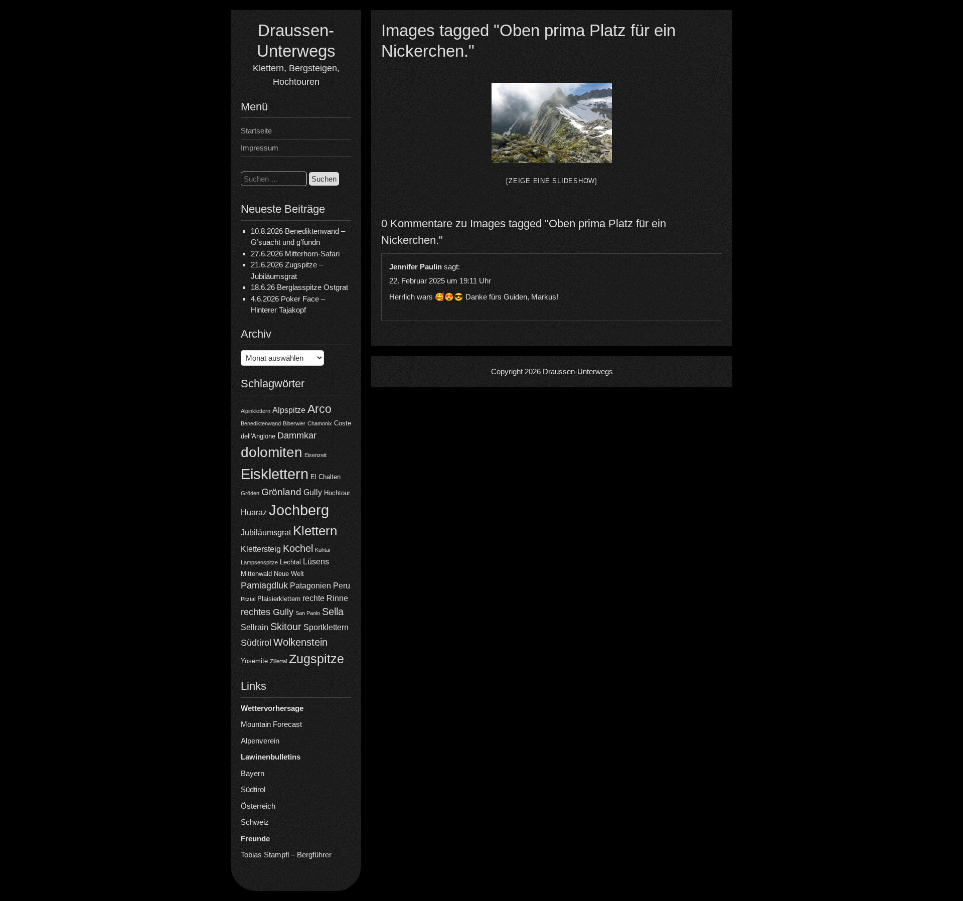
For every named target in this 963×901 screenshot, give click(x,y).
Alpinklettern (255, 411)
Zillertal (278, 661)
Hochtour (337, 493)
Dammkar (296, 435)
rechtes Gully (267, 612)
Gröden (250, 493)
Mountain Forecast (271, 724)
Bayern (252, 773)
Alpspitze (288, 410)
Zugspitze (316, 659)
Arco (319, 408)
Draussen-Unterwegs (578, 371)
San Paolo (307, 613)
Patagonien (310, 585)
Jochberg (299, 510)
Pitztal (248, 599)
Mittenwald (256, 573)
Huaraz (254, 512)
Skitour (285, 626)
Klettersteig (261, 549)
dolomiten (271, 452)
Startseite (256, 130)
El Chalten (325, 477)
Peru (341, 585)
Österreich (258, 806)
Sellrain (254, 627)
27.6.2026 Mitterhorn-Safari (295, 253)
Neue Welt (289, 573)
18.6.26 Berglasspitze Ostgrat (299, 287)
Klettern (315, 531)
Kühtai (322, 550)
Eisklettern (274, 474)
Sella (333, 611)
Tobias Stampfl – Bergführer (286, 854)
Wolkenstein (300, 642)
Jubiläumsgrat (266, 532)
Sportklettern (326, 627)
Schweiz (255, 822)
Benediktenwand (261, 423)
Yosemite (254, 661)
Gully (312, 492)
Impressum (259, 147)
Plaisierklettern (278, 599)
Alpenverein (260, 740)
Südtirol (256, 643)
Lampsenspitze (259, 562)
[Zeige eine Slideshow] (551, 181)
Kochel (298, 548)
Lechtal (290, 562)
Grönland (281, 492)
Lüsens (316, 561)
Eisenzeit (315, 455)
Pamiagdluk (264, 585)
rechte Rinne (325, 598)
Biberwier (294, 423)
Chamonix (319, 423)
